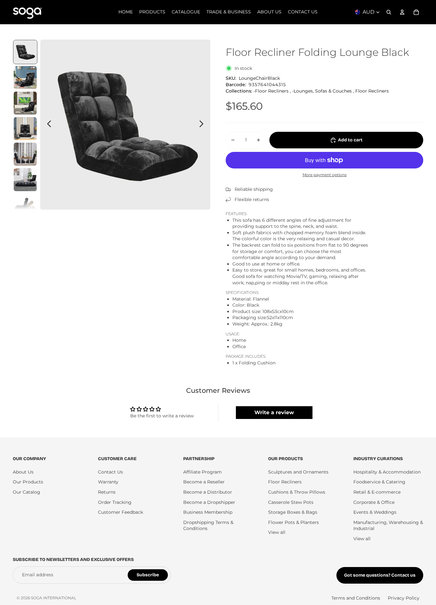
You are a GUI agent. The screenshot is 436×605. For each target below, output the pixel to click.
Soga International (53, 597)
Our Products (28, 482)
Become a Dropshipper (209, 502)
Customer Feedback (120, 512)
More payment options (325, 175)
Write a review (274, 412)
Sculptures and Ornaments (298, 472)
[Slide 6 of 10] (25, 179)
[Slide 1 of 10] (25, 52)
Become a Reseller (204, 482)
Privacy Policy (403, 598)
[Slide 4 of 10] (25, 128)
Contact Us (110, 472)
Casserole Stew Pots (290, 502)
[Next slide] (203, 125)
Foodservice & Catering (379, 482)
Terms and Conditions (355, 598)
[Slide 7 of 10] (25, 205)
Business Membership (207, 512)
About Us (23, 472)
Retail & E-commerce (377, 492)
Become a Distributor (207, 492)
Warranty (108, 482)
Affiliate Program (202, 472)
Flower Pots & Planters (293, 522)
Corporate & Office (374, 502)
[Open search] (389, 12)
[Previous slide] (47, 125)
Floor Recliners (372, 91)
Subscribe (148, 575)
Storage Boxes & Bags (292, 512)
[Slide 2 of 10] (25, 77)
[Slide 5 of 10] (25, 154)
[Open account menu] (402, 12)
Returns (107, 492)
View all (276, 532)
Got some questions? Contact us (380, 575)
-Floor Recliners (271, 91)
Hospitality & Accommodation (387, 472)
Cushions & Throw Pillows (296, 492)
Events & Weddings (374, 512)
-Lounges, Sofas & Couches (322, 91)
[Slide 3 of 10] (25, 103)
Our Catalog (26, 492)
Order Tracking (115, 502)
